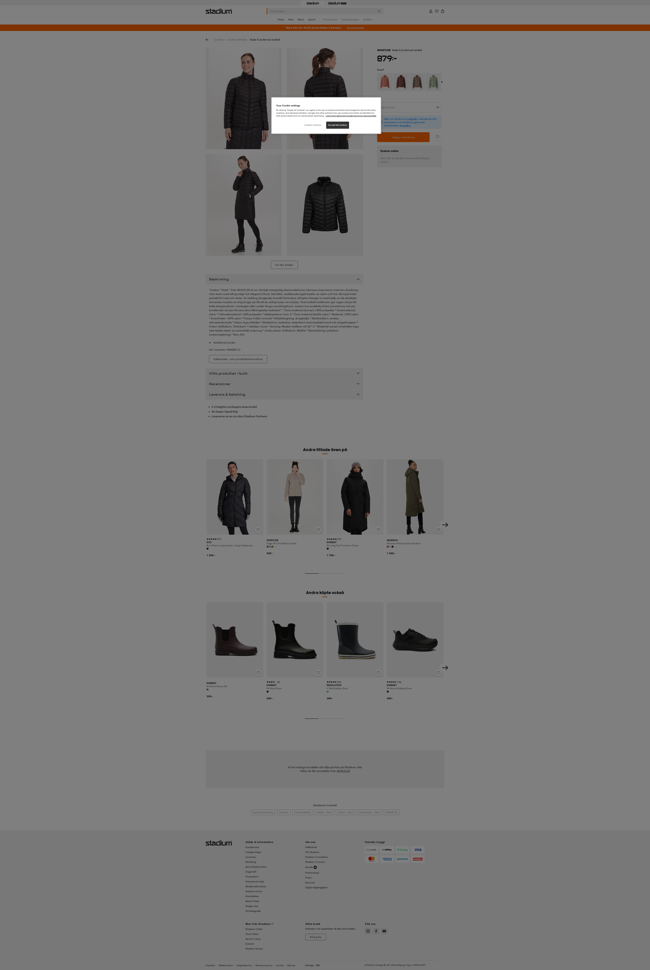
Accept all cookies (337, 125)
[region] (326, 115)
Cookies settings (312, 125)
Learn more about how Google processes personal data (351, 116)
